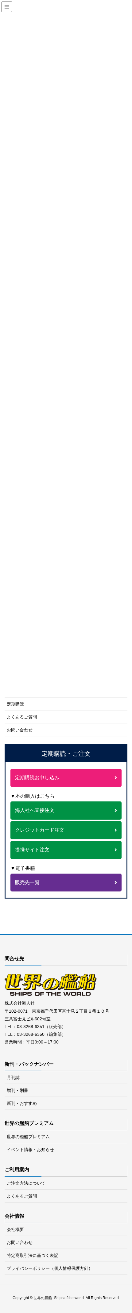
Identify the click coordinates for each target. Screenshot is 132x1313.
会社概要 (15, 1229)
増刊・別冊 (17, 1090)
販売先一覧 (27, 882)
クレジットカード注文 (39, 830)
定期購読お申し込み (37, 777)
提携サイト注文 (32, 849)
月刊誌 (13, 1077)
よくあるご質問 (22, 716)
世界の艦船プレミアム (28, 1136)
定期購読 (15, 704)
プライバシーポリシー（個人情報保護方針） (50, 1268)
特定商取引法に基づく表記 (32, 1255)
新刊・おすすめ (22, 1103)
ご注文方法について (26, 1183)
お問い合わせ (20, 729)
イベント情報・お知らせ (30, 1149)
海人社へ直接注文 (34, 810)
